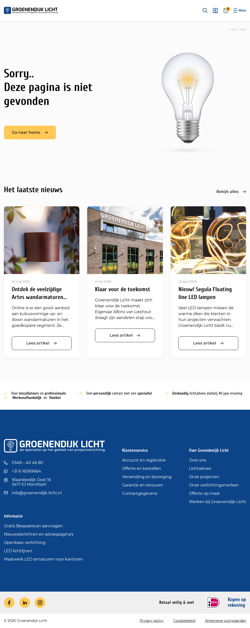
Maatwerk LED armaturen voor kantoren (43, 559)
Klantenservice (135, 450)
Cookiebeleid (184, 620)
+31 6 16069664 (26, 471)
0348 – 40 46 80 (27, 462)
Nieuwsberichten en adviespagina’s (38, 534)
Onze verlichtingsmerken (214, 485)
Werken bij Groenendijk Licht (217, 501)
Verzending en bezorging (147, 476)
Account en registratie (144, 460)
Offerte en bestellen (141, 468)
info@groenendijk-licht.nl (37, 493)
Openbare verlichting (25, 542)
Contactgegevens (139, 493)
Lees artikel (37, 343)
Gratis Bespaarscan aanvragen (33, 526)
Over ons (197, 460)
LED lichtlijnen (18, 551)
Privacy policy (152, 620)
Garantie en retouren (142, 485)
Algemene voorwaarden (225, 620)
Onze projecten (204, 476)
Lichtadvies (200, 468)
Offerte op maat (204, 493)
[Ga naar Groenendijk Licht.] (226, 29)
